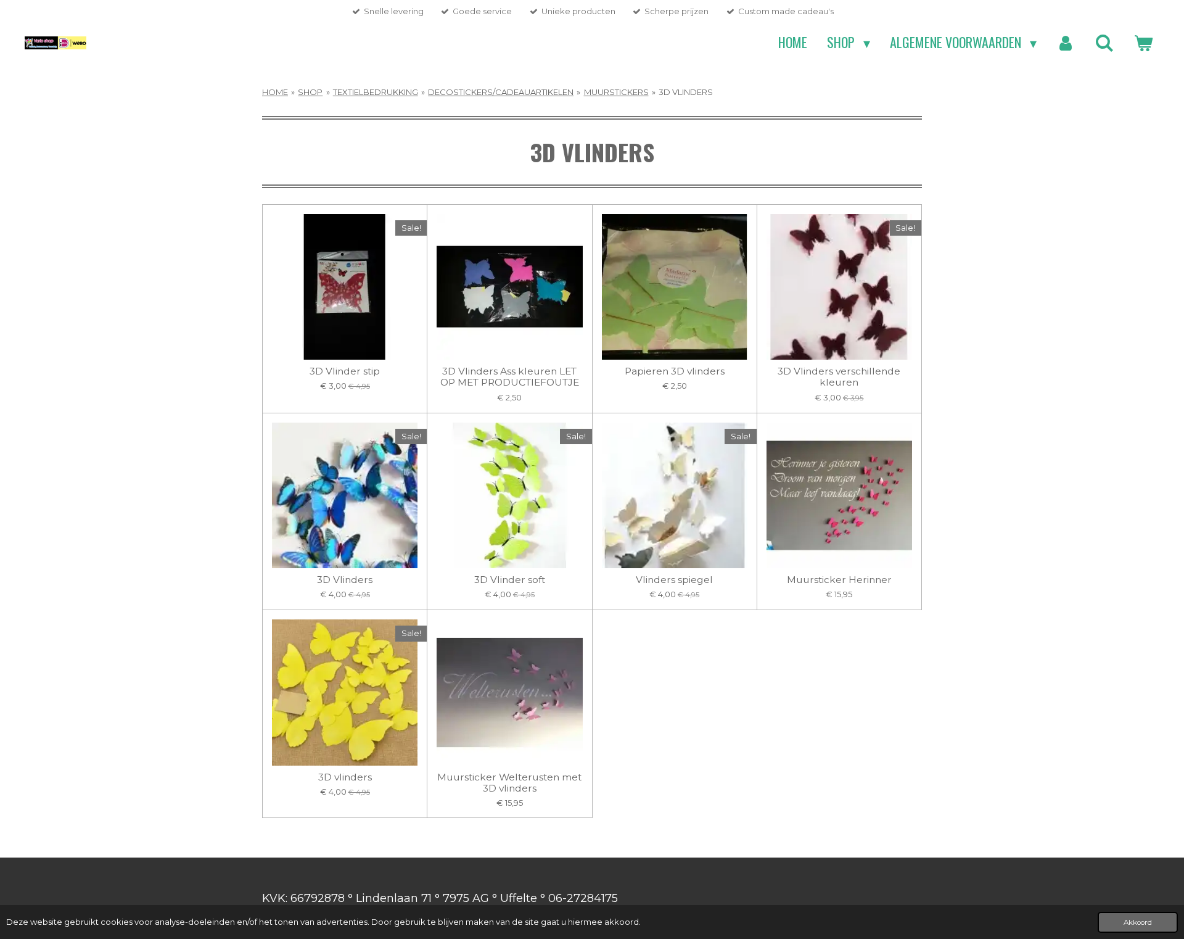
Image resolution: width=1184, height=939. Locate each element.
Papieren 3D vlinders (675, 371)
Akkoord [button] (1138, 922)
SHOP (310, 92)
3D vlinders (345, 777)
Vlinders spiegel (674, 579)
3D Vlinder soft (509, 579)
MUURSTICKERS (616, 92)
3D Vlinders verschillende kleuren (839, 377)
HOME (275, 92)
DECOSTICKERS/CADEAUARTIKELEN (501, 92)
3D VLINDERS (686, 92)
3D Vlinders (344, 579)
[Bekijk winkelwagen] (1143, 42)
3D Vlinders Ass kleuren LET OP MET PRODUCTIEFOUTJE (509, 377)
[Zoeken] (1104, 42)
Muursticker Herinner (839, 579)
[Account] (1066, 42)
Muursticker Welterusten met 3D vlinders (509, 783)
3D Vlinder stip (345, 371)
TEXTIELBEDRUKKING (375, 92)
